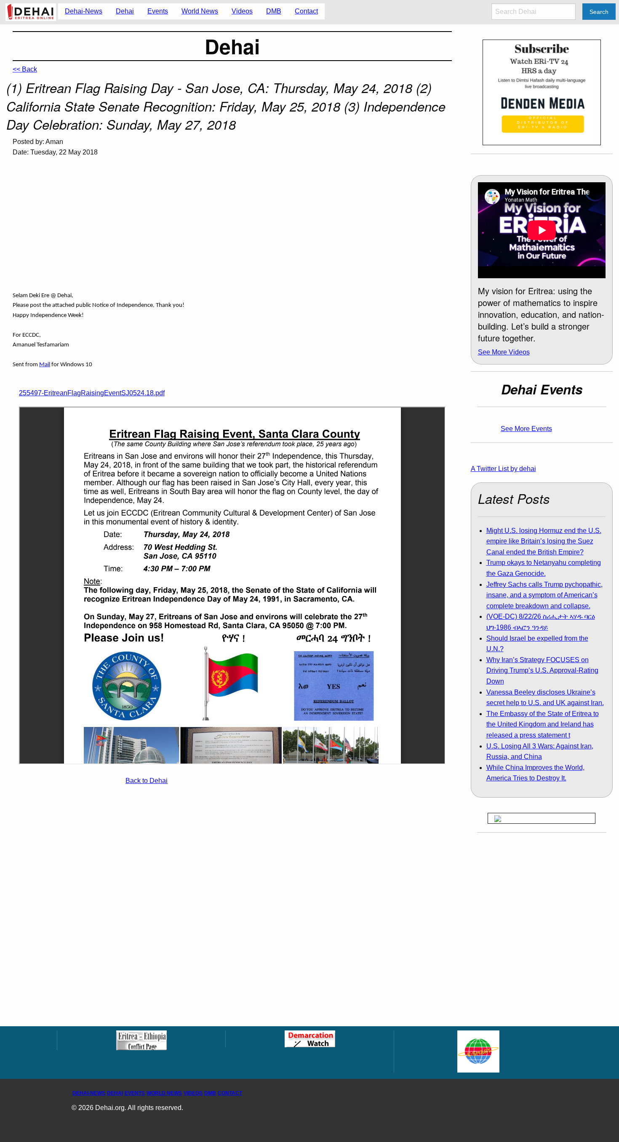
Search (599, 11)
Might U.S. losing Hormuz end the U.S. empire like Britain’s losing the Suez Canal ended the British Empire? (543, 541)
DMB (210, 1093)
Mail (44, 365)
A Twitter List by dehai (503, 468)
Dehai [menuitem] (125, 11)
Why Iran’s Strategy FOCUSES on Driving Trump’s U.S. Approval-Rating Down (542, 670)
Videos (193, 1093)
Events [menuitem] (157, 11)
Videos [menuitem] (242, 11)
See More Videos (504, 352)
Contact (230, 1093)
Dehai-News (88, 1093)
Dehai (115, 1093)
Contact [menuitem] (306, 11)
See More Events (526, 428)
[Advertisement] (232, 228)
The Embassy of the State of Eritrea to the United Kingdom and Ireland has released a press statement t (542, 724)
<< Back (25, 69)
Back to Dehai (146, 780)
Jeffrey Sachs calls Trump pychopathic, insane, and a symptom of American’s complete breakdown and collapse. (544, 595)
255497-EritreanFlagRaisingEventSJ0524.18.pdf (92, 393)
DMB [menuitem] (273, 11)
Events (135, 1093)
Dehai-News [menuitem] (83, 11)
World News (164, 1093)
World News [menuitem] (199, 11)
